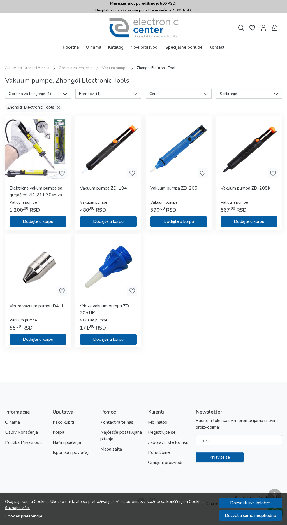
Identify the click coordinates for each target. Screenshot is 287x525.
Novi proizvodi (144, 47)
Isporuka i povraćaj (71, 452)
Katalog (116, 47)
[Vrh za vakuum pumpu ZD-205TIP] (108, 267)
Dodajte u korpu (38, 221)
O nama (93, 47)
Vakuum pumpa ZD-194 (103, 188)
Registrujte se (162, 432)
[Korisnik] (263, 28)
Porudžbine (159, 452)
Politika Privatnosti (23, 442)
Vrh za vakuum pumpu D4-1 (37, 306)
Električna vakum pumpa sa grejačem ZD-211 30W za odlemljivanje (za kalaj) (36, 191)
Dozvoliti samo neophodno (250, 515)
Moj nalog (157, 422)
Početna (71, 47)
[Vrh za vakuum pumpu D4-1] (38, 267)
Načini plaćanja (67, 442)
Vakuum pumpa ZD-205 (173, 188)
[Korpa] (274, 28)
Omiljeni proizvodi (165, 462)
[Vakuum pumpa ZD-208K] (249, 149)
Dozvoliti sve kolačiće (250, 503)
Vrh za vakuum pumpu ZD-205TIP (105, 309)
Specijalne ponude (184, 47)
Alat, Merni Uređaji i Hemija (27, 68)
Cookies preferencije (23, 516)
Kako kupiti (63, 422)
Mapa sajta (111, 449)
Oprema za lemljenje (75, 68)
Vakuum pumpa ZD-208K (245, 188)
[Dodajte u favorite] (62, 173)
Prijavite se (219, 457)
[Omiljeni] (252, 28)
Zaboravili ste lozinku (168, 442)
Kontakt (216, 47)
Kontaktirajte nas (116, 422)
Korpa (58, 432)
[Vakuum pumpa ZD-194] (108, 149)
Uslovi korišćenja (21, 432)
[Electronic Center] (143, 28)
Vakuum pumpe (114, 68)
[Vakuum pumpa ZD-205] (179, 149)
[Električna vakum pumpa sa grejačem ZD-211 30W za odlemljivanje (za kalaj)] (38, 149)
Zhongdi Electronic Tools (30, 107)
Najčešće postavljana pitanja (121, 435)
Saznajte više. (17, 507)
